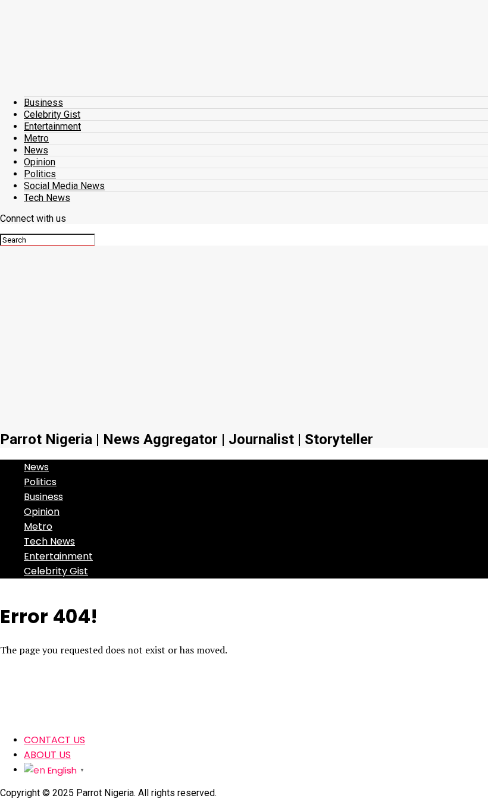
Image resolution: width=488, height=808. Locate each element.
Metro (36, 138)
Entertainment (52, 126)
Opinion (39, 162)
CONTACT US (54, 740)
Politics (40, 174)
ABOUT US (47, 755)
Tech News (47, 197)
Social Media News (64, 185)
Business (43, 102)
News (36, 150)
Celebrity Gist (52, 114)
